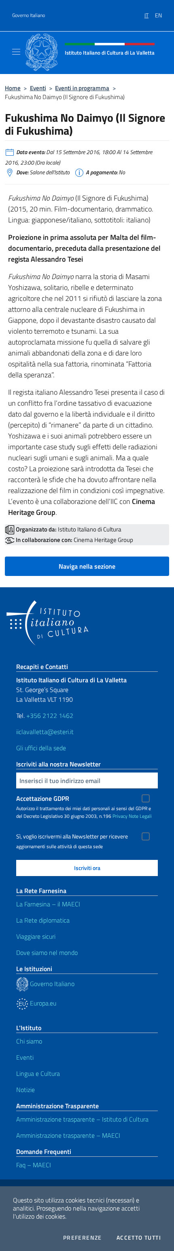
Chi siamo (29, 1041)
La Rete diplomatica (43, 920)
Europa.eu (42, 1003)
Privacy (119, 816)
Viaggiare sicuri (35, 936)
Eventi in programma (82, 88)
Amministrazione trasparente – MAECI (68, 1135)
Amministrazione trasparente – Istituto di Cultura (82, 1119)
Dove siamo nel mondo (47, 952)
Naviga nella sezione (87, 566)
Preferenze (82, 1237)
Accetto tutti (139, 1237)
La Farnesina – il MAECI (48, 904)
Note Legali (140, 816)
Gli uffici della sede (41, 748)
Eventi (38, 88)
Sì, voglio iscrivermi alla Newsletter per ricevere (72, 836)
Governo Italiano (28, 15)
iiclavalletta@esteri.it (45, 732)
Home (13, 88)
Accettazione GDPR (42, 798)
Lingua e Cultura (38, 1073)
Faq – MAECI (33, 1165)
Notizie (25, 1089)
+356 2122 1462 (49, 715)
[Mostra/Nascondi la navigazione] (16, 52)
